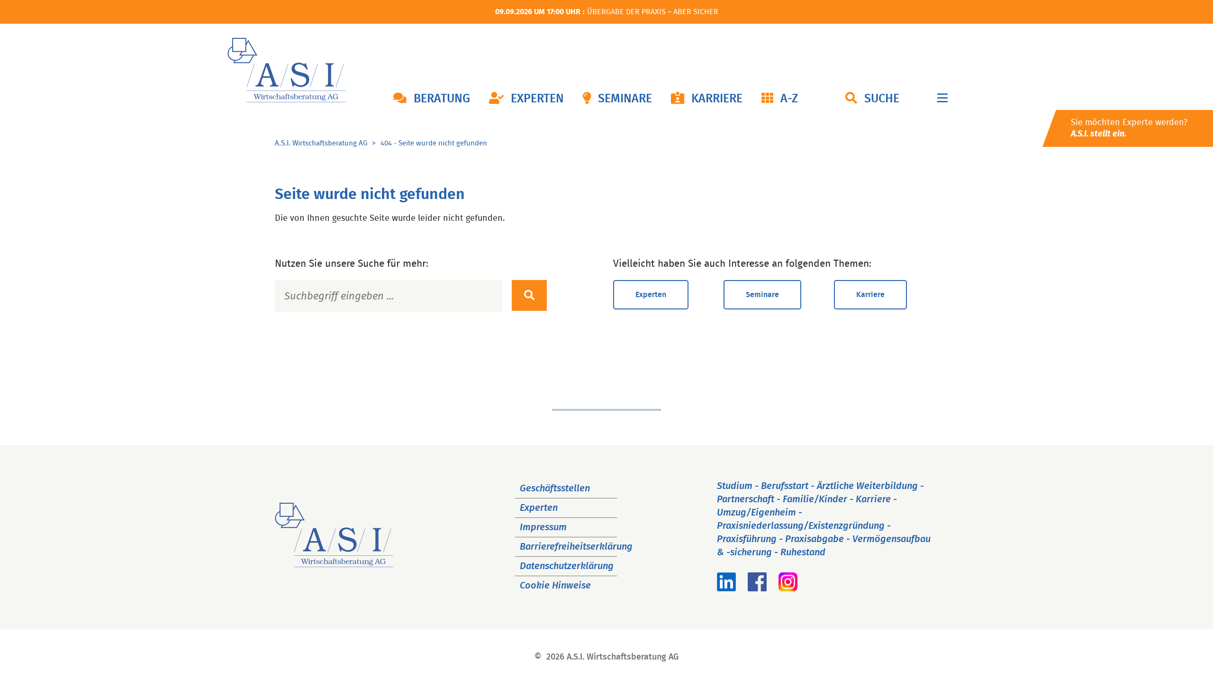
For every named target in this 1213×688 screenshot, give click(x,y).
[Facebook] (757, 588)
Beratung (442, 99)
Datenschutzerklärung (567, 566)
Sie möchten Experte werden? (1129, 128)
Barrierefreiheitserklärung (576, 547)
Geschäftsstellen (555, 488)
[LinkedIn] (726, 588)
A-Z (789, 99)
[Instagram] (787, 588)
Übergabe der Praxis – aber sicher (652, 12)
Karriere (716, 99)
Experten (537, 99)
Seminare (625, 99)
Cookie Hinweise (555, 585)
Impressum (543, 527)
